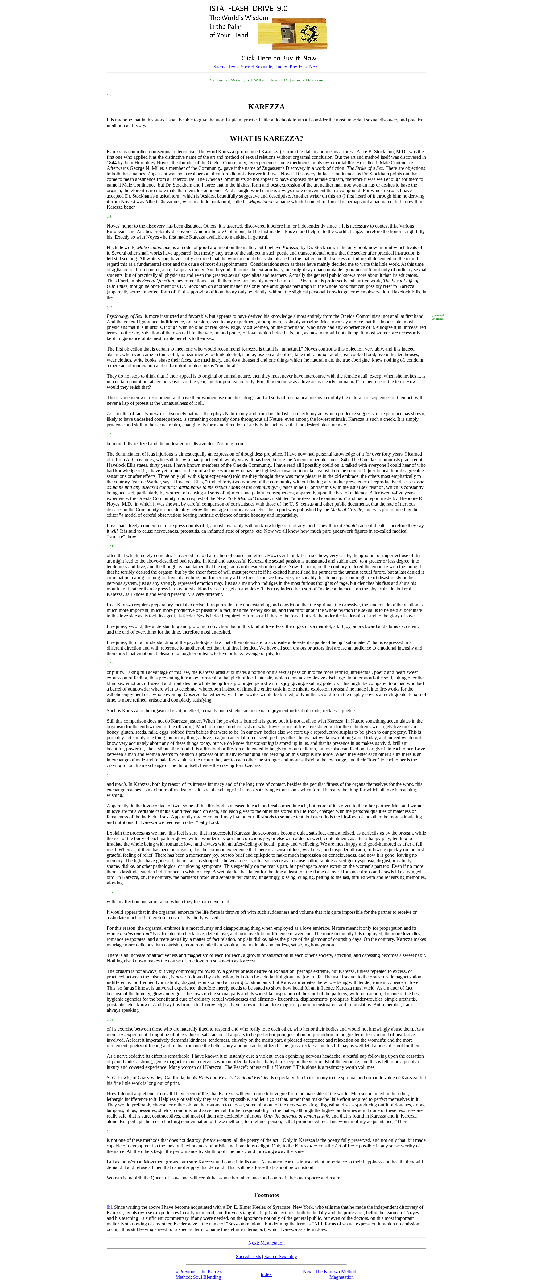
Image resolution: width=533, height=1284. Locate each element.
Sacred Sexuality (257, 66)
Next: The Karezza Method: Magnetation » (330, 1274)
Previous (298, 66)
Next (314, 66)
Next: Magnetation (266, 1242)
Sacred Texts (225, 66)
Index (281, 66)
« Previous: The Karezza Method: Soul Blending (200, 1274)
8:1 (110, 1207)
